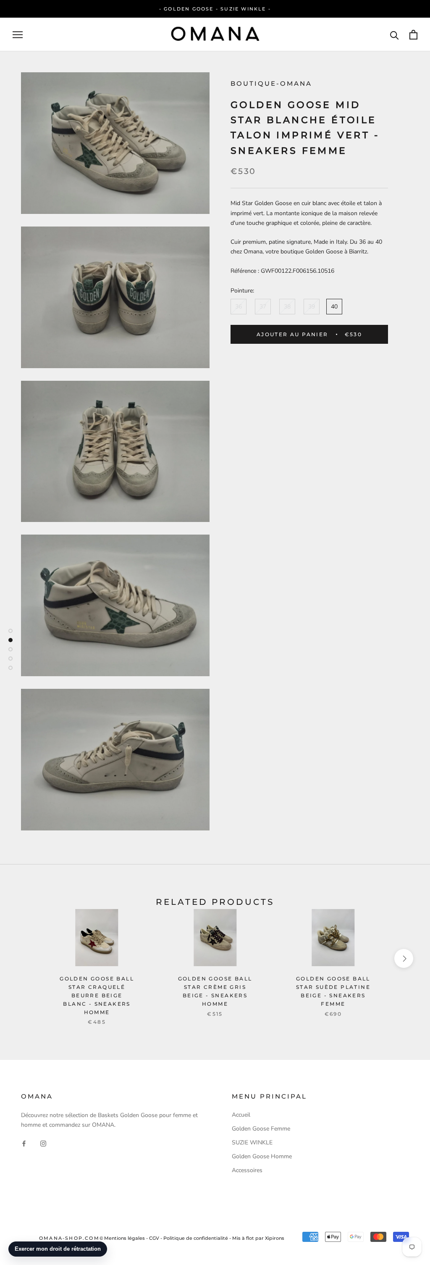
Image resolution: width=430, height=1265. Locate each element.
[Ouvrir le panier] (413, 35)
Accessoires (247, 1170)
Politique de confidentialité (195, 1238)
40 (334, 307)
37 (263, 307)
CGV (154, 1238)
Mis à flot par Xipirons (258, 1238)
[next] (403, 958)
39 (311, 307)
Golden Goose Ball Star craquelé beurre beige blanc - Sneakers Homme (97, 995)
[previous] (26, 958)
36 (238, 307)
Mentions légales (124, 1238)
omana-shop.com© (71, 1238)
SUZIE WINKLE (252, 1142)
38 (287, 307)
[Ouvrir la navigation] (18, 34)
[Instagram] (43, 1143)
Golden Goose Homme (262, 1156)
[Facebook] (24, 1143)
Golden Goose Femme (261, 1129)
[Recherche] (394, 34)
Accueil (241, 1115)
